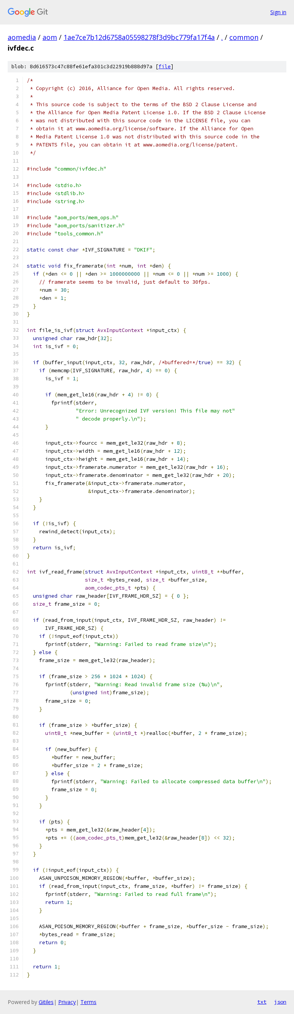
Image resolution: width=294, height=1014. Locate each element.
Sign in (278, 12)
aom (49, 37)
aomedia (22, 37)
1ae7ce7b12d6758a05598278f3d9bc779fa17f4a (139, 37)
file (164, 66)
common (243, 37)
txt (261, 1001)
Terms (88, 1002)
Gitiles (46, 1002)
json (280, 1001)
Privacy (67, 1002)
